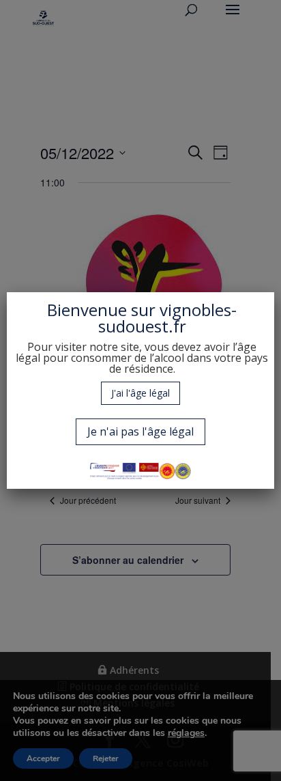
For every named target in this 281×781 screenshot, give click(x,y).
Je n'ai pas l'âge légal (140, 431)
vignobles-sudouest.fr (167, 317)
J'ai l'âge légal (140, 392)
